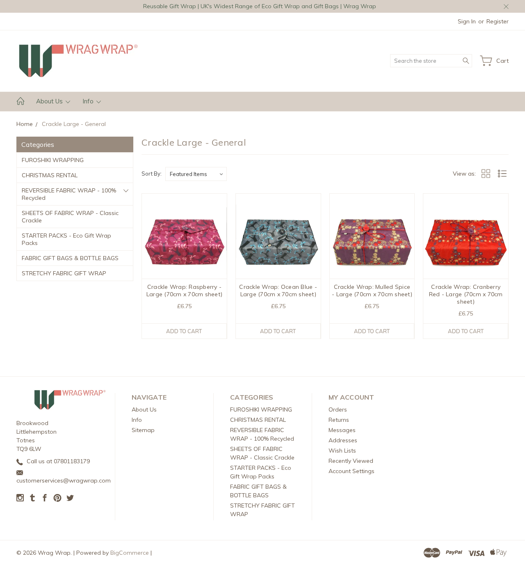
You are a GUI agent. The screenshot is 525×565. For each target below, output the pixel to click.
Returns (339, 419)
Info (88, 101)
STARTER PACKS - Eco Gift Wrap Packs (66, 239)
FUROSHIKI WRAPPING (53, 160)
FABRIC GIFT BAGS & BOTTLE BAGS (70, 258)
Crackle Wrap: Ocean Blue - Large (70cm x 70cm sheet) (278, 290)
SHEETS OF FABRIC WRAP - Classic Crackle (70, 216)
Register (497, 21)
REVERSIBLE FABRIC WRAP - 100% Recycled (69, 194)
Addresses (343, 440)
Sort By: (152, 173)
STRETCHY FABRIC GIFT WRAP (64, 273)
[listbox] (196, 174)
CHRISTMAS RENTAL (50, 175)
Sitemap (143, 430)
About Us (50, 101)
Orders (338, 409)
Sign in (467, 21)
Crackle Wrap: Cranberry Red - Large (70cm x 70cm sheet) (466, 294)
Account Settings (351, 471)
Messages (342, 430)
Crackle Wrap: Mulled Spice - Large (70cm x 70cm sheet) (372, 290)
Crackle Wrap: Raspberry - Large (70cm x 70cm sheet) (184, 290)
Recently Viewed (351, 460)
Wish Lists (342, 450)
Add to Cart (184, 331)
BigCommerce (129, 552)
